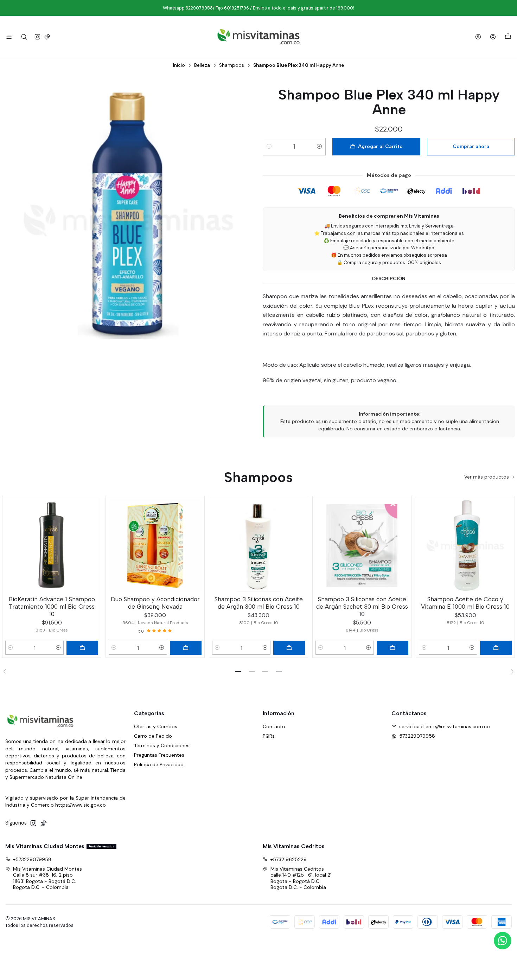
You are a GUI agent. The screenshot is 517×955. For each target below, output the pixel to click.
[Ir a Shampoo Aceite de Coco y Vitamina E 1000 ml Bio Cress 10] (465, 545)
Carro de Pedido (153, 736)
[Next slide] (509, 671)
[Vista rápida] (92, 544)
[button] (238, 671)
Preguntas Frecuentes (159, 755)
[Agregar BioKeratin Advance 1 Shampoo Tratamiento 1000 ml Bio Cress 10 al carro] (82, 648)
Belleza (202, 65)
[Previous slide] (7, 671)
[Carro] (508, 37)
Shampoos (231, 65)
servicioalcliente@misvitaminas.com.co (444, 726)
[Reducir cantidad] (269, 146)
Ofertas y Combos (155, 726)
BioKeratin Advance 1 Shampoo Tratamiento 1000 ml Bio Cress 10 (52, 606)
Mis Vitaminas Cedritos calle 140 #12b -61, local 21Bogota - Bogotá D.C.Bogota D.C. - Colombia (301, 878)
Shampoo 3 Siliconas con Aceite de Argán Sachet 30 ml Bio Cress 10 (362, 606)
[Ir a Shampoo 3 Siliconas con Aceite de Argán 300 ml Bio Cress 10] (258, 545)
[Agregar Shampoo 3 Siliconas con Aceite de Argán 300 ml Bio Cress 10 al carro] (289, 648)
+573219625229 (288, 859)
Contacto (274, 726)
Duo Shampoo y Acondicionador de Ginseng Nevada (155, 603)
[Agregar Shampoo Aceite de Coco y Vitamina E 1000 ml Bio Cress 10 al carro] (496, 648)
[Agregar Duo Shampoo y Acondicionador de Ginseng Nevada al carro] (186, 648)
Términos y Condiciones (162, 745)
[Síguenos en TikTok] (47, 36)
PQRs (269, 736)
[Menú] (9, 36)
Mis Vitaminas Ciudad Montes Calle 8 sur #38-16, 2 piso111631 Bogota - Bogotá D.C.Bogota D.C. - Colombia (47, 878)
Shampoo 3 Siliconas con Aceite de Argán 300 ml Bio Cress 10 (259, 603)
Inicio (179, 65)
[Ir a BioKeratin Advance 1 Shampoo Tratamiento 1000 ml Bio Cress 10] (51, 545)
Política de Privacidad (159, 764)
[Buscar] (23, 36)
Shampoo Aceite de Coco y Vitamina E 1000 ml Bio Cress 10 (465, 603)
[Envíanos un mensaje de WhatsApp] (502, 940)
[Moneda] (478, 36)
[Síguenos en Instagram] (37, 36)
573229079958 (417, 736)
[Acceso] (493, 36)
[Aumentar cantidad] (319, 146)
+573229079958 (32, 859)
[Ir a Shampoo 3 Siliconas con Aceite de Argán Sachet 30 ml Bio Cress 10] (361, 545)
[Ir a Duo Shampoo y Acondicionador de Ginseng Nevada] (155, 545)
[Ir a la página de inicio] (258, 36)
